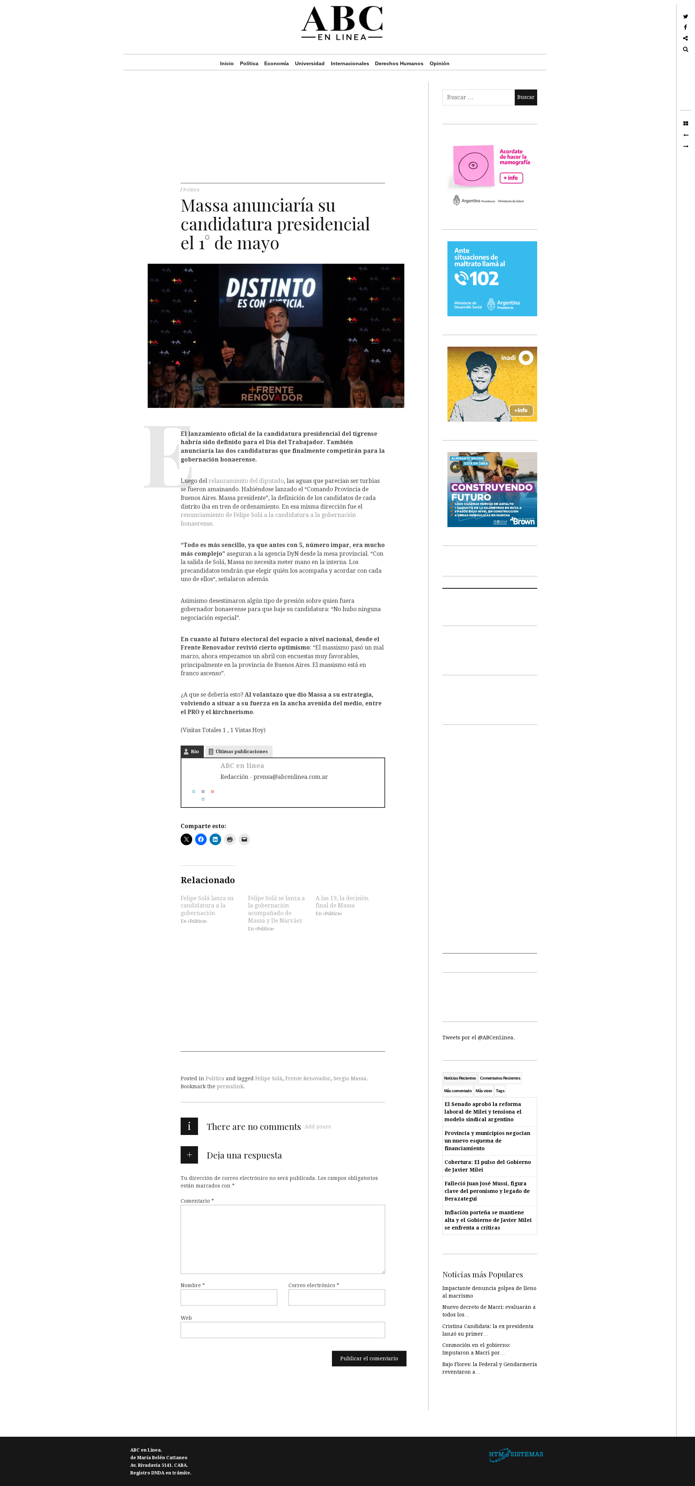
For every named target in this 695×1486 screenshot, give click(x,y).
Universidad (310, 63)
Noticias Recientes (460, 1078)
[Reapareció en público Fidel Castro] (685, 147)
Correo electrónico (313, 1285)
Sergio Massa (349, 1078)
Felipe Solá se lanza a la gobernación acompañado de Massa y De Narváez (276, 909)
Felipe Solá (268, 1078)
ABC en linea (242, 765)
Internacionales (350, 63)
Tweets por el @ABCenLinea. (478, 1037)
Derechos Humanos (399, 63)
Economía (276, 63)
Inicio (227, 63)
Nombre (193, 1285)
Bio (195, 751)
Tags (500, 1091)
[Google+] (209, 791)
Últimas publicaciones (242, 751)
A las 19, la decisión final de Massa (342, 901)
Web (186, 1318)
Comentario (197, 1201)
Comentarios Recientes (500, 1078)
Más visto (484, 1091)
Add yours (318, 1127)
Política (249, 63)
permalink (230, 1086)
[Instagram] (200, 799)
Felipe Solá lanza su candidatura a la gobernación (207, 905)
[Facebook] (200, 791)
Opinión (440, 63)
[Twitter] (190, 791)
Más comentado (458, 1091)
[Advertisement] (283, 132)
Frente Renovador (307, 1078)
